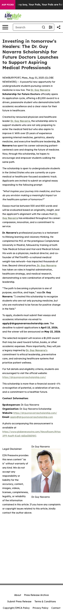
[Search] (43, 27)
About (17, 595)
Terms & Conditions (45, 601)
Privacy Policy (40, 607)
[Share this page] (59, 27)
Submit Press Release (19, 601)
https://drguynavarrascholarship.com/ (24, 377)
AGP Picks (8, 4)
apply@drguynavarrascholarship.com (31, 417)
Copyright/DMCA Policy (16, 607)
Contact (55, 607)
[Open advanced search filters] (50, 27)
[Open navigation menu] (5, 27)
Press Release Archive (36, 595)
